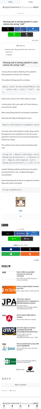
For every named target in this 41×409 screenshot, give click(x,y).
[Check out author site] (11, 249)
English (6, 225)
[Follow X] (30, 249)
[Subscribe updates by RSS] (30, 254)
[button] (27, 34)
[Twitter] (20, 216)
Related (9, 54)
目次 (17, 45)
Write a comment (20, 385)
